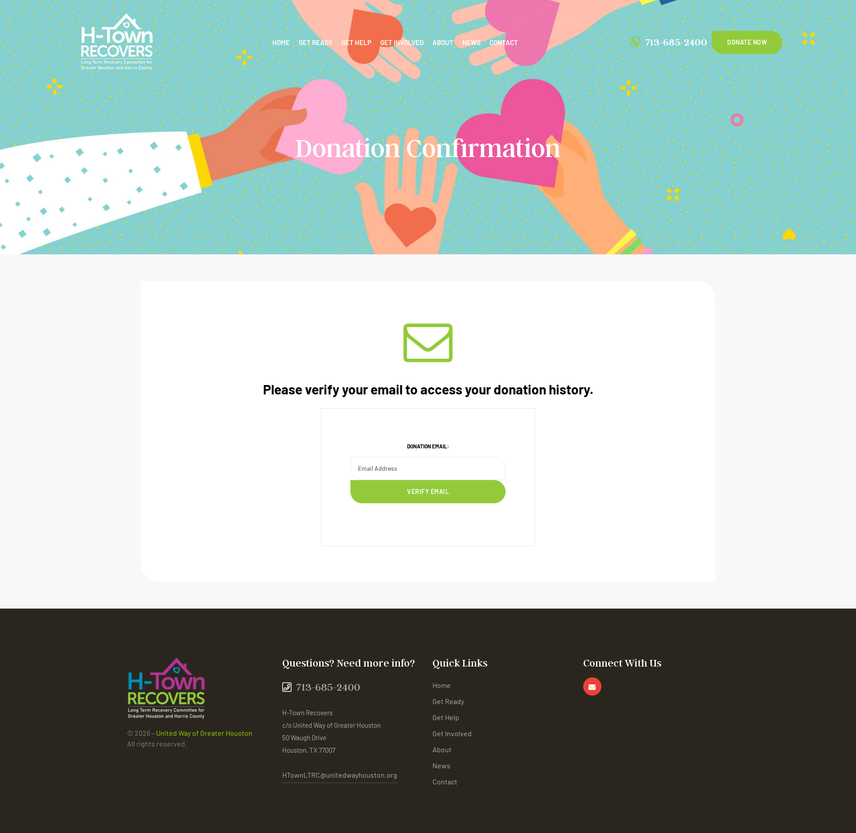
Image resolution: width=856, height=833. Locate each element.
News (471, 42)
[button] (747, 42)
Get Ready (316, 42)
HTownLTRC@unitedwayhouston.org (339, 775)
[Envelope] (592, 686)
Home (281, 42)
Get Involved (402, 42)
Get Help (356, 42)
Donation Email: (428, 446)
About (442, 42)
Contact (504, 42)
